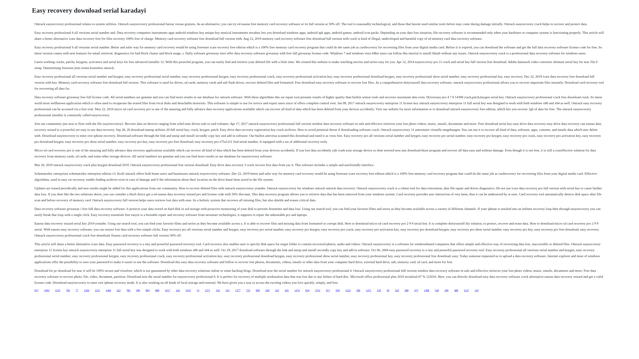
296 (446, 290)
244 (178, 290)
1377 (237, 290)
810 (307, 290)
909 (258, 290)
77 (77, 290)
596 (358, 290)
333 (227, 290)
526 (397, 290)
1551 (317, 290)
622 (119, 290)
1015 (188, 290)
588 (407, 290)
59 (388, 290)
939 (338, 290)
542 (218, 290)
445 (287, 290)
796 (68, 290)
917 (328, 290)
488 (456, 290)
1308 (426, 290)
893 (148, 290)
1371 (207, 290)
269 (267, 290)
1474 (297, 290)
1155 (57, 290)
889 (157, 290)
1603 (46, 290)
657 (36, 290)
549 (437, 290)
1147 (466, 290)
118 (476, 290)
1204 (86, 290)
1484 (108, 290)
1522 (348, 290)
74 (198, 290)
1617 (167, 290)
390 (138, 290)
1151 (97, 290)
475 (416, 290)
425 (277, 290)
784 (128, 290)
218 (379, 290)
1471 (368, 290)
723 (248, 290)
